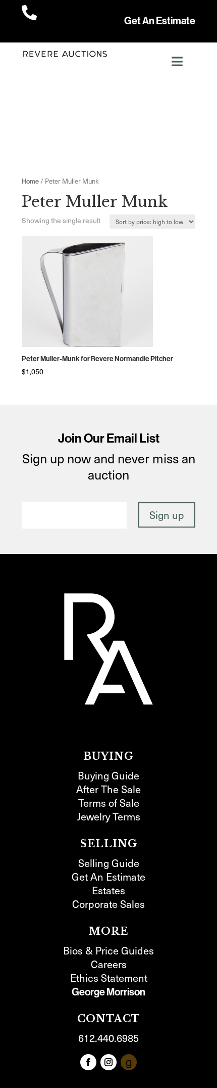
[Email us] (129, 1062)
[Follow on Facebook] (88, 1062)
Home (30, 181)
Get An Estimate (159, 20)
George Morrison (108, 991)
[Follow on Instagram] (108, 1062)
